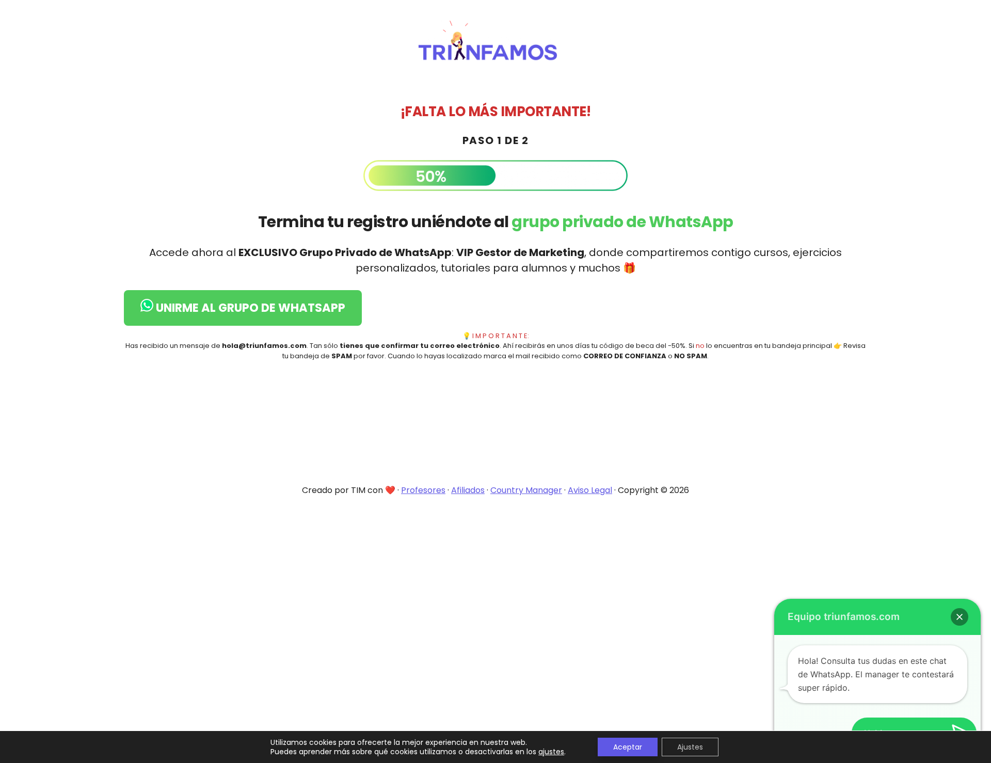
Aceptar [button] (627, 747)
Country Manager (526, 490)
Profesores (423, 490)
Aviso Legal (590, 490)
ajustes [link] (551, 751)
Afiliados (468, 490)
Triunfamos (495, 41)
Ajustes (690, 747)
